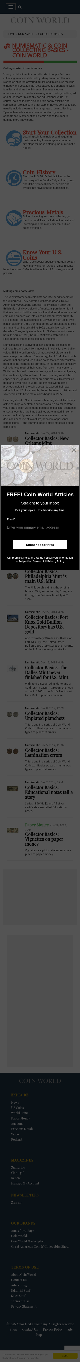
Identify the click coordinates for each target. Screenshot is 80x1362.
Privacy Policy (55, 561)
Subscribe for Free (40, 544)
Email (11, 519)
